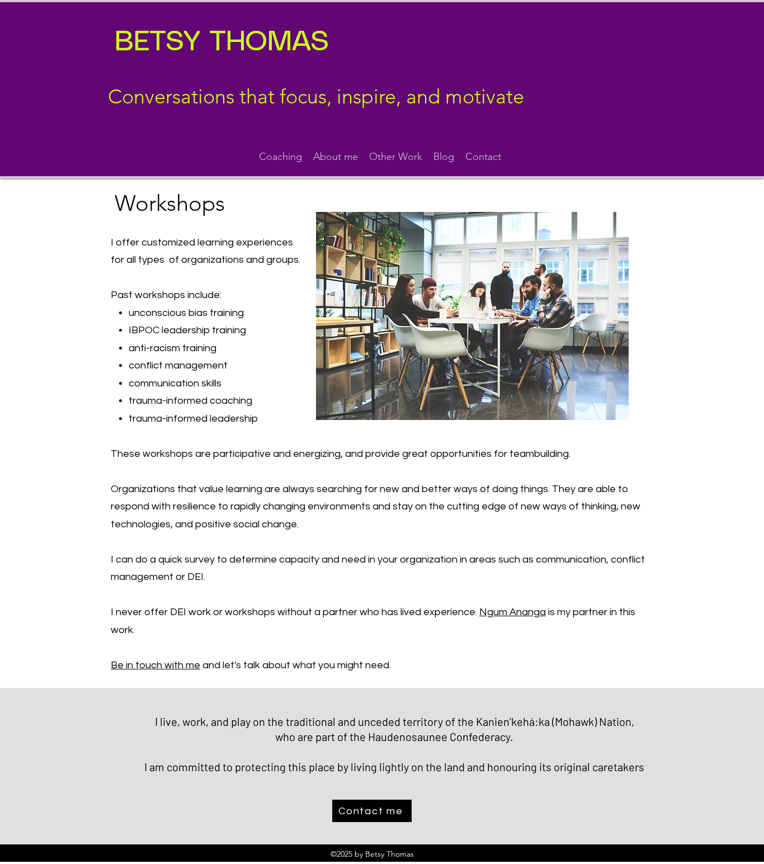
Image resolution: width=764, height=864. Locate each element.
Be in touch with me (155, 665)
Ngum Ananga (512, 612)
